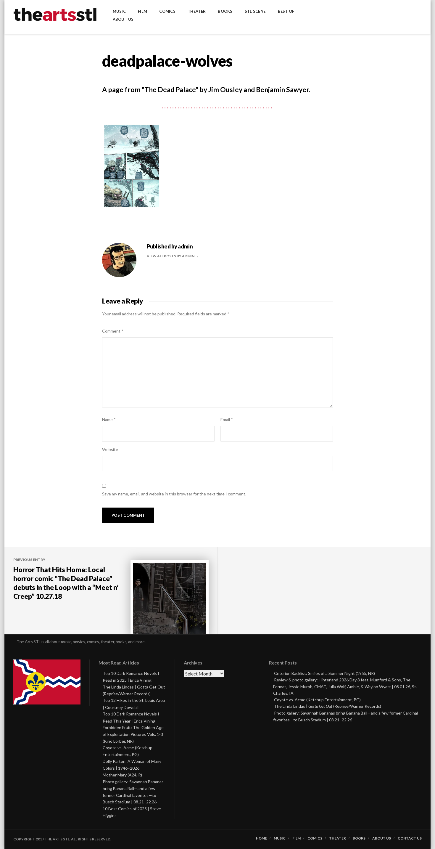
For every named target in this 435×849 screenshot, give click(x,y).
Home (261, 838)
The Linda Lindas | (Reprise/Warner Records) (327, 706)
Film (142, 11)
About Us (123, 19)
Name (109, 419)
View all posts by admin (171, 256)
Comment (112, 330)
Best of (286, 11)
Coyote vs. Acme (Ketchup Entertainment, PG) (317, 699)
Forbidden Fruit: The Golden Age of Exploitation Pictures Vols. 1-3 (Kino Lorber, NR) (133, 734)
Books (225, 11)
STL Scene (255, 11)
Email (226, 419)
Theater (197, 11)
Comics (167, 11)
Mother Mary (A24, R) (122, 774)
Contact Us (410, 838)
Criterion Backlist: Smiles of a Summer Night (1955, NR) (324, 673)
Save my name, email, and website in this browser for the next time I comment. (174, 493)
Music (119, 11)
